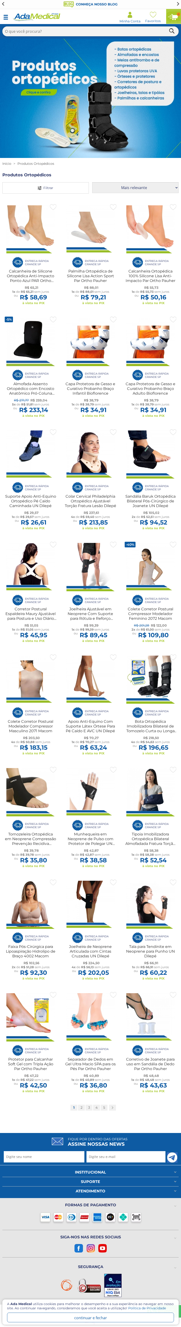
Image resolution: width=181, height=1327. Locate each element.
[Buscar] (172, 31)
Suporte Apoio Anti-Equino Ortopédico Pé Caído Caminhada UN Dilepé (30, 501)
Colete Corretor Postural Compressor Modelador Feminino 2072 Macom (150, 614)
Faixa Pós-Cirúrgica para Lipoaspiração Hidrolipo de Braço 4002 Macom (30, 951)
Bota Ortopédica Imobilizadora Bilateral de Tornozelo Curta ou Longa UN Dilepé (150, 728)
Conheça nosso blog (96, 4)
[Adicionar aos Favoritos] (53, 207)
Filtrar (47, 188)
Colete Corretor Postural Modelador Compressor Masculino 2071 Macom (30, 726)
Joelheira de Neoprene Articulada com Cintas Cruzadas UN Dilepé (90, 951)
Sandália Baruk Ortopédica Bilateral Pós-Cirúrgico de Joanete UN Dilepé (150, 501)
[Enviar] (172, 1157)
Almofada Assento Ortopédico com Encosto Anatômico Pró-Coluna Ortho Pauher (30, 391)
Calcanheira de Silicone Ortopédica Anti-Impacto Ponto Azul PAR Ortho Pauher (30, 278)
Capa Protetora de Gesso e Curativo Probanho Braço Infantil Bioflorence (90, 389)
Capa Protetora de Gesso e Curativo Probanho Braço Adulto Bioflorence (150, 389)
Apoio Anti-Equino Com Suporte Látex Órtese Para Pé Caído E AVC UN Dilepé (90, 726)
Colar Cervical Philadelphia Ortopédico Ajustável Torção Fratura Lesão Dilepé (90, 501)
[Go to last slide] (3, 3)
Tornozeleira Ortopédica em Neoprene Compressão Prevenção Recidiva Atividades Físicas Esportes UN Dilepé (30, 843)
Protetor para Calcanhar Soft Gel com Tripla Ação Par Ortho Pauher (30, 1064)
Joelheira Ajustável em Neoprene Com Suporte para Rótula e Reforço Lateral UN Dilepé (90, 616)
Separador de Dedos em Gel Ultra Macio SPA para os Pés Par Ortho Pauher (90, 1064)
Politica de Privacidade (147, 1308)
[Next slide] (177, 3)
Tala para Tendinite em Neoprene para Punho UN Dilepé (150, 951)
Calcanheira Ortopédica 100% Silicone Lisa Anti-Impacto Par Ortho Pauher (150, 276)
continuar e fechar (90, 1317)
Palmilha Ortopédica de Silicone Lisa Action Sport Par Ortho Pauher (90, 276)
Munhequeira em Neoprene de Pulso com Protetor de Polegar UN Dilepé (90, 841)
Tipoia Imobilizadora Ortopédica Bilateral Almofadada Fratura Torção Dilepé (150, 841)
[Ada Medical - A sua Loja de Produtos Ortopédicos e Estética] (37, 20)
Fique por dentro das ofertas (98, 1142)
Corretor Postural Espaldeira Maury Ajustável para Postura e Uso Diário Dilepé (30, 616)
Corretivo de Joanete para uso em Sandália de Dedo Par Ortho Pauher (150, 1064)
